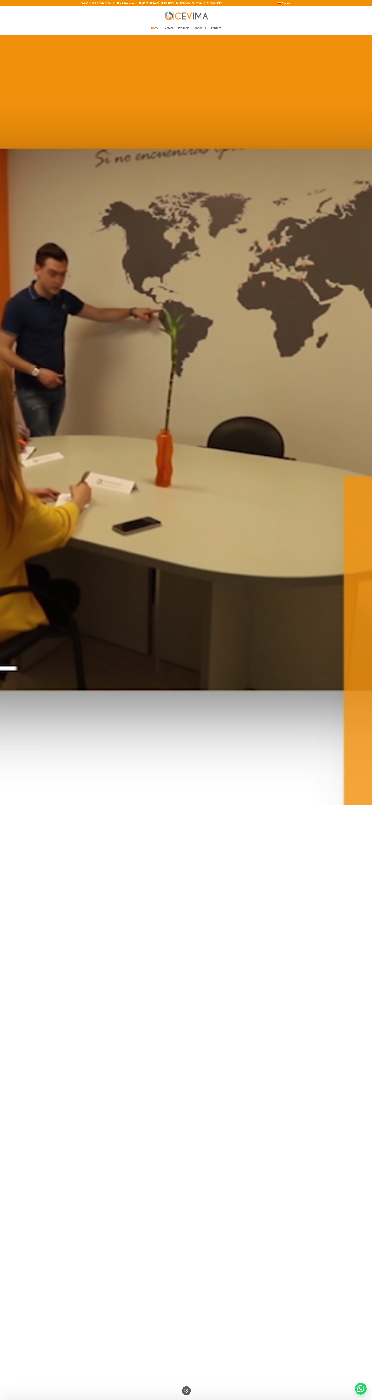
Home (155, 28)
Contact (216, 28)
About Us (200, 28)
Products (183, 28)
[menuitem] (284, 4)
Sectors (168, 28)
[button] (361, 1389)
